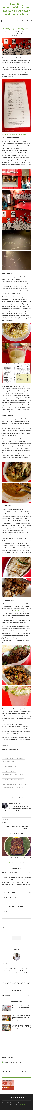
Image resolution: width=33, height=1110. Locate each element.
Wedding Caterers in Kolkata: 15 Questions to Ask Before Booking (21, 1026)
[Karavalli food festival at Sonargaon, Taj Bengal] (16, 846)
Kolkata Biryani (19, 787)
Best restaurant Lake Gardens (9, 769)
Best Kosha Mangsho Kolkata (9, 763)
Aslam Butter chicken (8, 758)
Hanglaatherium (19, 779)
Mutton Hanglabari (17, 789)
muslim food (10, 29)
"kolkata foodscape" (7, 28)
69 (4, 1083)
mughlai (26, 28)
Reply (30, 872)
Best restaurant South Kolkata (10, 774)
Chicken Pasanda (6, 776)
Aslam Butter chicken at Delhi (9, 426)
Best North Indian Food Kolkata (10, 766)
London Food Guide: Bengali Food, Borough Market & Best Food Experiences (21, 1007)
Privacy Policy (21, 1104)
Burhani (21, 774)
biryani (14, 28)
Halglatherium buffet (8, 779)
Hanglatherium (22, 784)
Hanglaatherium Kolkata (8, 782)
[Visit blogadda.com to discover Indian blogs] (15, 1072)
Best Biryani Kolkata (19, 758)
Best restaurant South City (9, 771)
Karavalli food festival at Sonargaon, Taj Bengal (16, 858)
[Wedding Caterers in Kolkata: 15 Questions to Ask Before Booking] (6, 1027)
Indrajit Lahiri (19, 33)
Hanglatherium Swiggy (8, 787)
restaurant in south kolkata (20, 29)
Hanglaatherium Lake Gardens (9, 784)
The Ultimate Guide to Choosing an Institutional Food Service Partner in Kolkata (21, 1017)
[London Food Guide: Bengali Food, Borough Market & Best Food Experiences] (6, 1008)
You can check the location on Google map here (16, 134)
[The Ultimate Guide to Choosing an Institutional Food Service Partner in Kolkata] (6, 1018)
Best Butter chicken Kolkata (9, 761)
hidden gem (20, 28)
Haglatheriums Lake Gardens (19, 776)
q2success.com (27, 1103)
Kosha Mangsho (19, 611)
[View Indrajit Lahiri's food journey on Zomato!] (12, 1062)
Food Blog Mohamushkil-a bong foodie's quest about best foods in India (16, 9)
